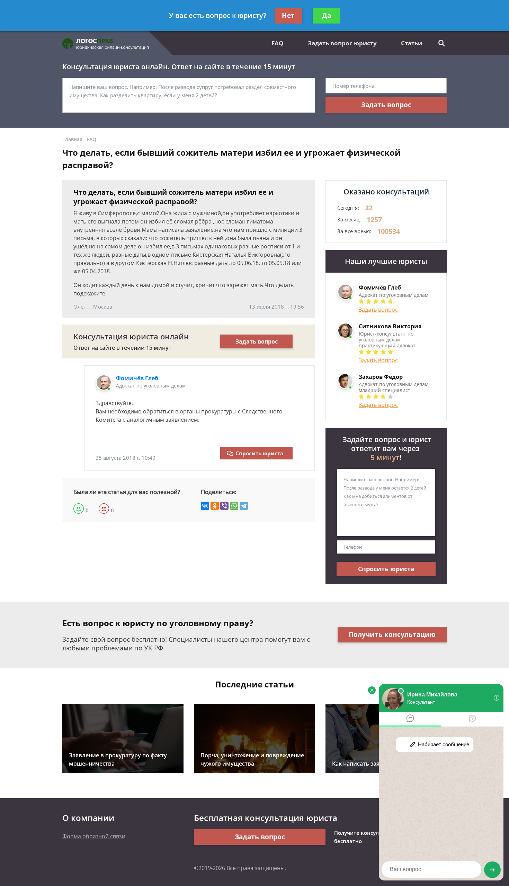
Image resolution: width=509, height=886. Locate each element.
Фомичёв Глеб (137, 378)
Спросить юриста (259, 453)
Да (326, 15)
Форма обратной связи (93, 836)
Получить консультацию (392, 634)
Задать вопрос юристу (342, 43)
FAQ (277, 43)
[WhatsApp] (234, 506)
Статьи (411, 43)
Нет (288, 15)
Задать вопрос (386, 104)
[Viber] (224, 506)
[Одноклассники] (215, 506)
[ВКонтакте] (205, 506)
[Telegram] (244, 506)
